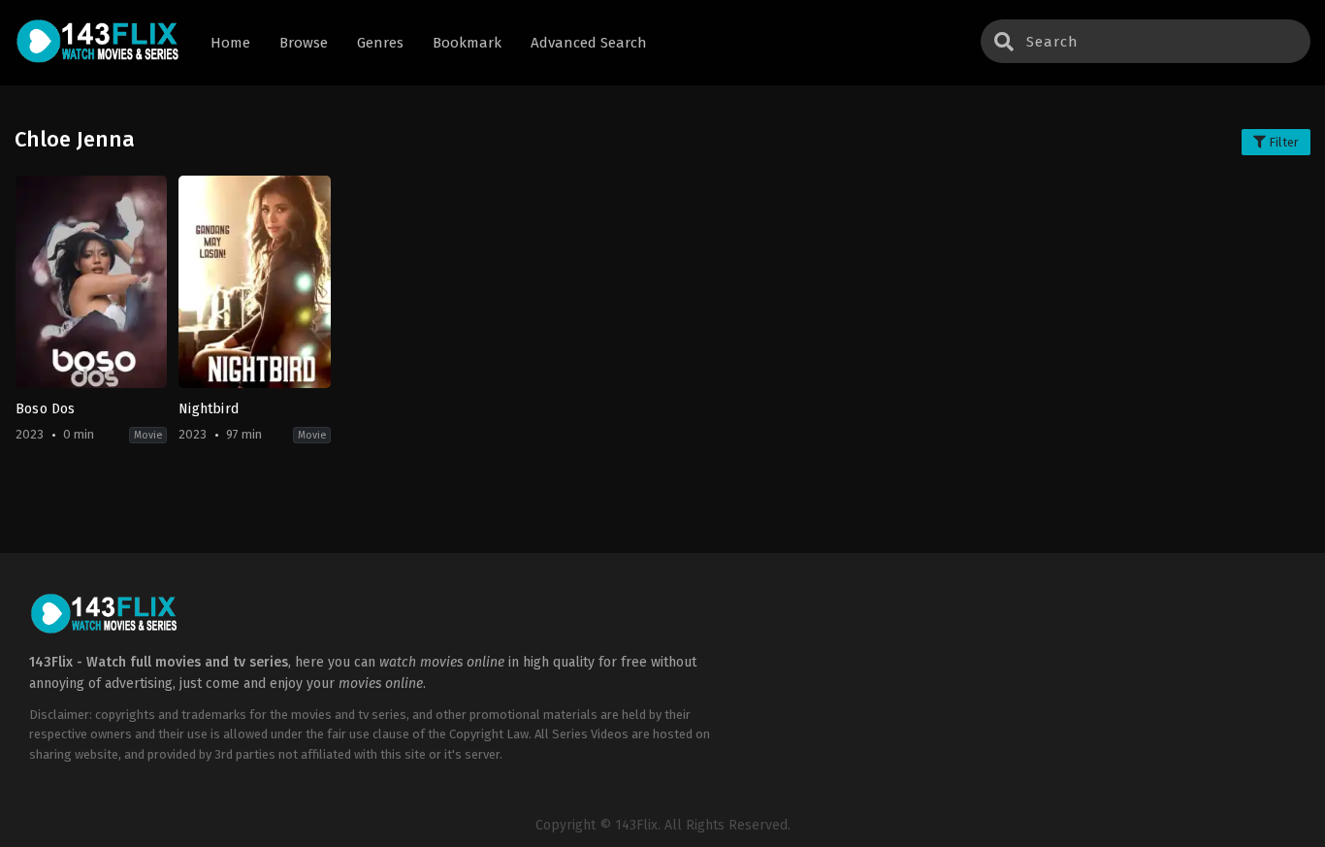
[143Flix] (98, 43)
